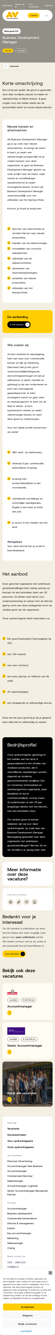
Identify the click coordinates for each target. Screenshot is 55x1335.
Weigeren (27, 1315)
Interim (11, 1228)
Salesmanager (15, 1181)
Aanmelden (7, 5)
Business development (19, 1213)
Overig (11, 1248)
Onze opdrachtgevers (20, 1147)
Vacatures (13, 1128)
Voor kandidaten (34, 5)
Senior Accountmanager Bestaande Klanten (27, 1192)
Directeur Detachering (19, 1161)
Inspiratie (49, 5)
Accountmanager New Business (25, 1166)
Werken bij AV (19, 5)
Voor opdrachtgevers (20, 1141)
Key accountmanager (19, 1233)
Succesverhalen (16, 1134)
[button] (50, 1272)
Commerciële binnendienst (22, 1218)
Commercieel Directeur (20, 1176)
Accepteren (27, 1307)
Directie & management (20, 1223)
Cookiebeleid (26, 1331)
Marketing (12, 1238)
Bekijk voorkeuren (27, 1324)
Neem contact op (16, 1256)
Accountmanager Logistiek (22, 1185)
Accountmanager (17, 1171)
